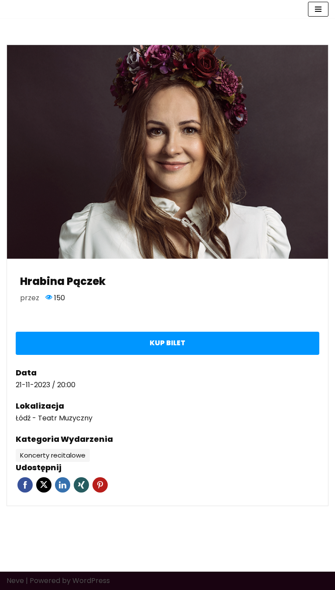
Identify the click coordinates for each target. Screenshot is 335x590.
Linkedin (62, 485)
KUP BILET (167, 343)
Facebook (25, 485)
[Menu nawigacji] (318, 9)
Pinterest (100, 485)
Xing (81, 485)
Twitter (43, 485)
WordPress (91, 581)
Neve (15, 581)
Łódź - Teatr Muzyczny (54, 418)
